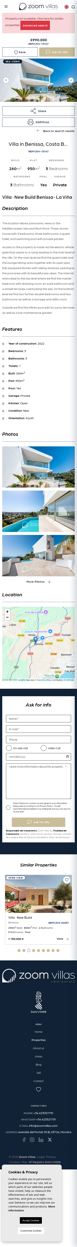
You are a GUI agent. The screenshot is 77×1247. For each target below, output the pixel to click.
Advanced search (35, 25)
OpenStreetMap (44, 679)
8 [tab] (53, 950)
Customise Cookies (30, 1230)
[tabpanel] (38, 910)
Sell (38, 1072)
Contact (38, 1081)
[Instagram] (32, 1139)
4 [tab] (33, 950)
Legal (40, 1156)
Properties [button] (39, 1040)
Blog (38, 1064)
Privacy (51, 1156)
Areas (38, 1056)
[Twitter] (50, 1139)
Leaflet (21, 679)
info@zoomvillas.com (43, 1125)
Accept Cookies (30, 1220)
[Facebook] (24, 1139)
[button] (38, 111)
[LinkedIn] (41, 1139)
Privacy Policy (46, 806)
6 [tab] (43, 950)
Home (38, 1031)
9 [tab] (57, 950)
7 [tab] (48, 950)
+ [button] (7, 611)
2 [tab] (23, 950)
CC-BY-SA (68, 679)
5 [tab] (38, 950)
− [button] (7, 617)
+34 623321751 (43, 1113)
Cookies (14, 1162)
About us (38, 1048)
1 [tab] (19, 950)
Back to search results (58, 131)
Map (24, 1162)
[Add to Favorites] (66, 880)
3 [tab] (28, 950)
